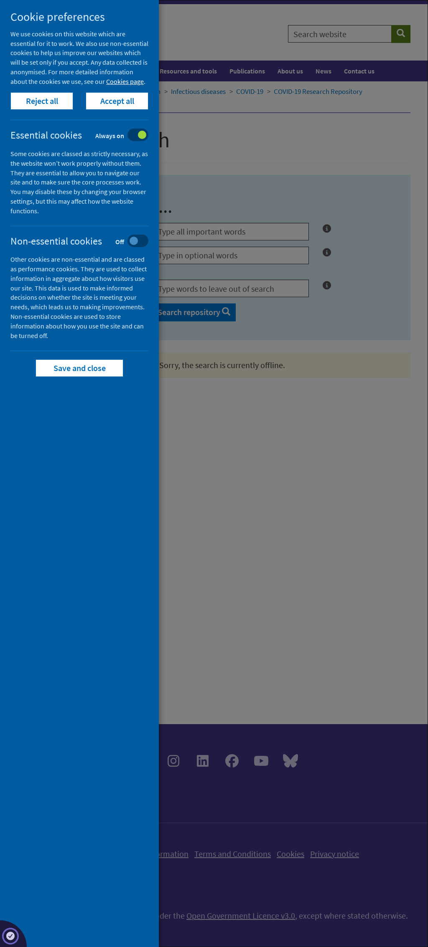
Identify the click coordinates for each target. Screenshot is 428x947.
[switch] (86, 136)
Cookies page (125, 81)
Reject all (42, 101)
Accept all (117, 101)
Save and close (80, 368)
